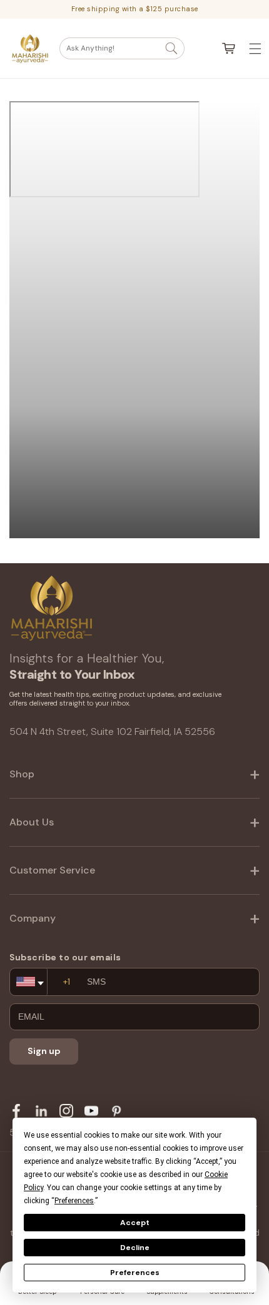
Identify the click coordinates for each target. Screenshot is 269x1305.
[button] (122, 48)
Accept (135, 1223)
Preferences (135, 1273)
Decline (135, 1248)
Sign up (44, 1050)
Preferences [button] (74, 1200)
